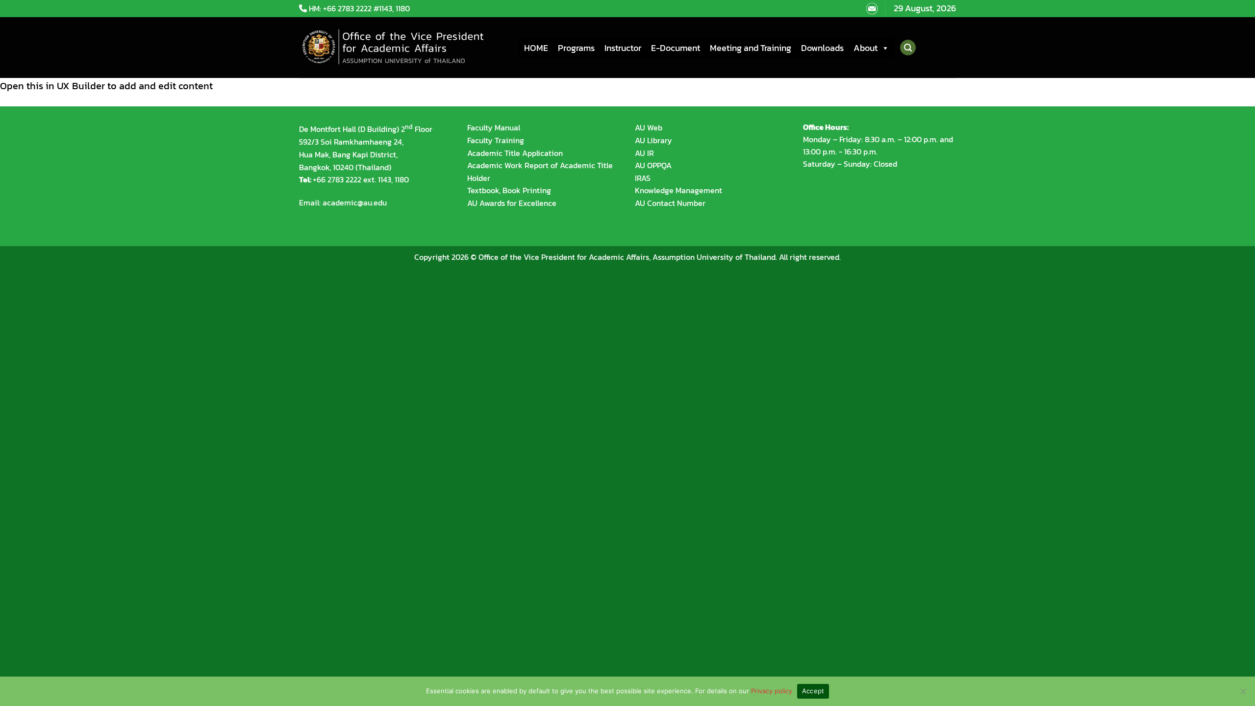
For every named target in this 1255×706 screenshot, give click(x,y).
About (865, 47)
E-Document (675, 47)
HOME (536, 47)
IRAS (643, 178)
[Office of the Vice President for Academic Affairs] (401, 47)
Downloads (822, 47)
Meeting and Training (750, 47)
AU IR (644, 153)
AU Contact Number (670, 203)
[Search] (907, 47)
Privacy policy (771, 691)
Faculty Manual (493, 127)
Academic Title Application (515, 153)
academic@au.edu (355, 202)
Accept (813, 691)
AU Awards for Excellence (511, 203)
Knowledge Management (678, 190)
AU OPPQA (653, 165)
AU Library (653, 140)
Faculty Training (495, 140)
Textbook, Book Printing (509, 190)
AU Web (648, 127)
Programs (576, 47)
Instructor (622, 47)
